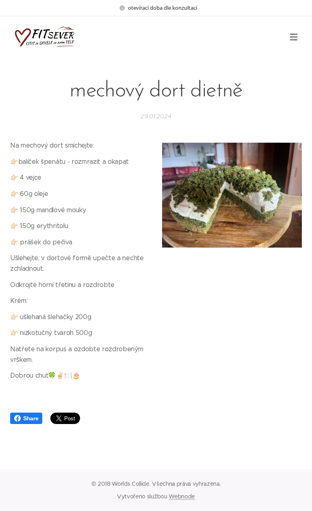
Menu (294, 36)
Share (30, 418)
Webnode (182, 496)
